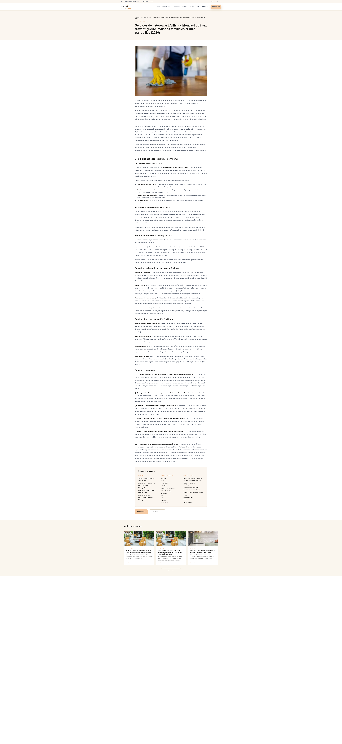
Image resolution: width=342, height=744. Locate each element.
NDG (162, 495)
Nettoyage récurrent (143, 500)
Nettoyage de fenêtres (144, 495)
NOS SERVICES (157, 511)
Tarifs (185, 6)
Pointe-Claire (164, 502)
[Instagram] (212, 1)
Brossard (163, 500)
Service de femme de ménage (146, 490)
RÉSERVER (216, 6)
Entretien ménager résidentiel (146, 478)
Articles (143, 17)
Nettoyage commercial (144, 485)
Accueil (137, 17)
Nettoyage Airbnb (142, 492)
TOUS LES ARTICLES (171, 570)
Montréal (163, 478)
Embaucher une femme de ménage (193, 492)
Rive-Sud (163, 485)
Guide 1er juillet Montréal (190, 487)
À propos (176, 6)
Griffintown (164, 498)
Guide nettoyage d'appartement (192, 480)
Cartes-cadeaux (187, 502)
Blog (192, 6)
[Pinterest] (220, 1)
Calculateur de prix (188, 497)
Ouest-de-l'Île (164, 483)
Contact (205, 6)
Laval (162, 480)
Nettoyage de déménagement (146, 483)
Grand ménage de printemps (191, 489)
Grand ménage (142, 480)
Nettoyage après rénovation (145, 497)
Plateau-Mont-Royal (166, 490)
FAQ (198, 6)
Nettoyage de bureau (144, 488)
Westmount (164, 493)
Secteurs (166, 6)
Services (156, 6)
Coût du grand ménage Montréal (192, 478)
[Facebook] (215, 1)
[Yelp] (218, 1)
